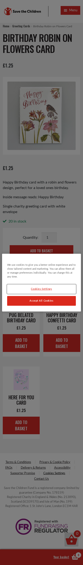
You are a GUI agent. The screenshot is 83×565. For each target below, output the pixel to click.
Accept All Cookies (41, 300)
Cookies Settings (41, 289)
